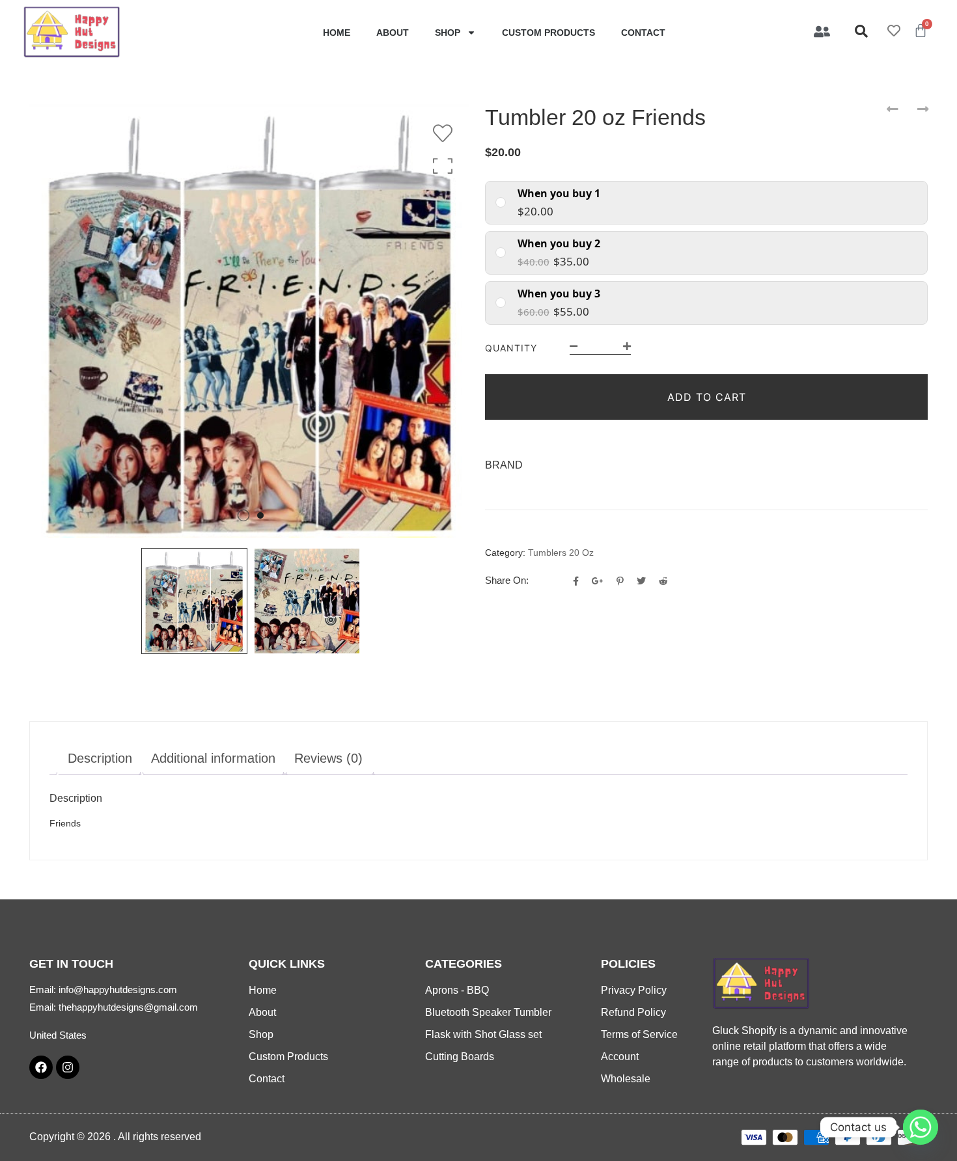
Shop (447, 32)
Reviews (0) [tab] (328, 758)
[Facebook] (41, 1067)
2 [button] (260, 515)
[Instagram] (67, 1067)
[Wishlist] (446, 133)
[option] (250, 321)
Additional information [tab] (213, 758)
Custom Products (548, 32)
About (392, 32)
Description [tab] (100, 758)
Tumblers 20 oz (561, 552)
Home (336, 32)
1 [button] (243, 515)
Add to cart (706, 396)
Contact (643, 32)
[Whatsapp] (920, 1127)
